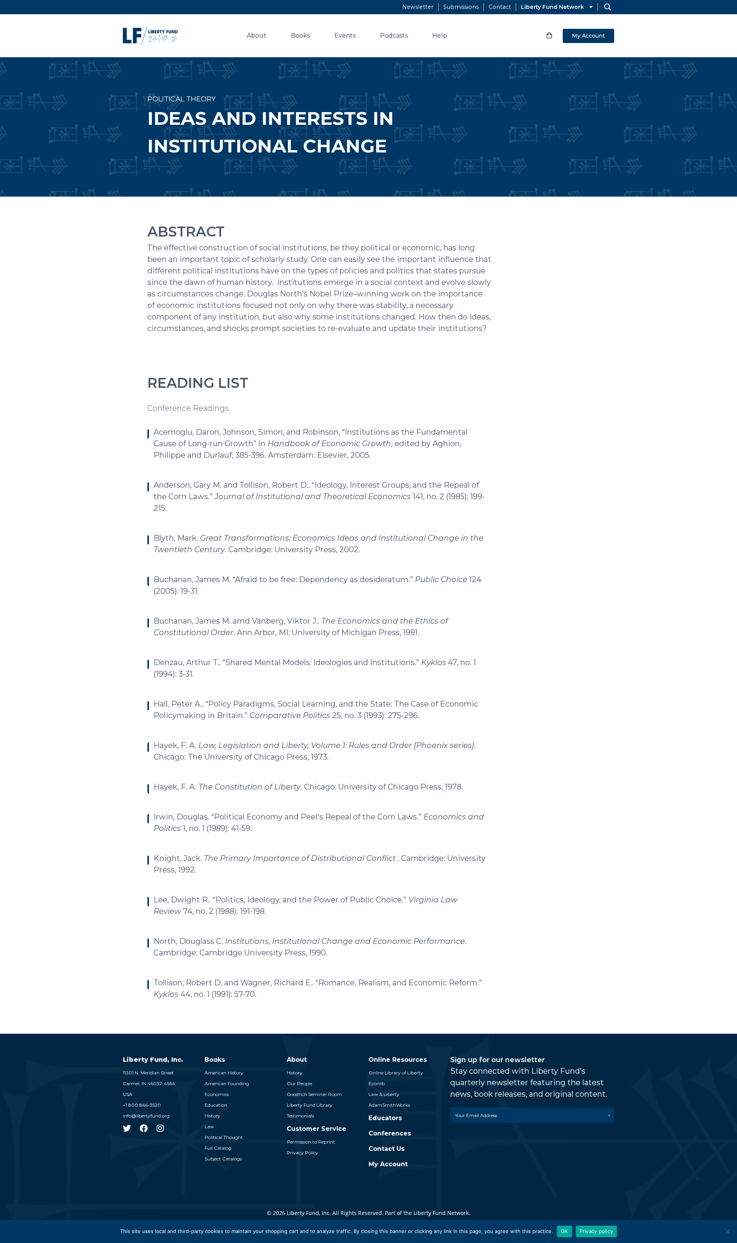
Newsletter (417, 6)
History (212, 1116)
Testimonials (300, 1116)
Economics (217, 1094)
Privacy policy (596, 1231)
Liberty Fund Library (309, 1105)
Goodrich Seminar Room (314, 1094)
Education (216, 1105)
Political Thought (224, 1137)
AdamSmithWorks (389, 1105)
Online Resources (397, 1059)
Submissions (461, 6)
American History (224, 1073)
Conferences (389, 1133)
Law (209, 1126)
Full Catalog (218, 1148)
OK (564, 1231)
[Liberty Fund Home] (150, 35)
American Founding (227, 1083)
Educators (385, 1118)
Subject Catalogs (223, 1159)
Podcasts (394, 35)
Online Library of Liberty (395, 1073)
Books (300, 35)
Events (344, 35)
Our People (299, 1083)
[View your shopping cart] (549, 35)
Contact (500, 6)
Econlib (376, 1083)
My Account (588, 35)
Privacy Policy (302, 1152)
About (256, 35)
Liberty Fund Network (552, 6)
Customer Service (316, 1128)
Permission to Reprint (311, 1142)
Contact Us (386, 1148)
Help (439, 35)
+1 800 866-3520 (142, 1105)
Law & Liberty (383, 1094)
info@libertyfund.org (146, 1116)
